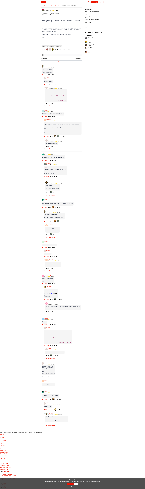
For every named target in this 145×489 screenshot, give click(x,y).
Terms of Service (5, 472)
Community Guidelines (53, 2)
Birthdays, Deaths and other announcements (92, 19)
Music (59, 5)
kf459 (45, 380)
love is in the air (45, 46)
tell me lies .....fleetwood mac (55, 46)
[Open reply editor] (61, 55)
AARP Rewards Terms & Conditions (9, 475)
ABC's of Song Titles (88, 16)
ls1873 (47, 77)
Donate (1, 436)
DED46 (45, 153)
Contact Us (2, 445)
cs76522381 (48, 119)
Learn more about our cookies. (94, 481)
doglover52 (46, 65)
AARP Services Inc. (4, 458)
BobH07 (89, 41)
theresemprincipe (47, 275)
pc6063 (45, 362)
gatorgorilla (48, 163)
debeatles (46, 318)
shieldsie (46, 110)
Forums (45, 5)
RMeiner (48, 250)
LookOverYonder (49, 286)
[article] (62, 70)
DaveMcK (90, 47)
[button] (94, 2)
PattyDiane (48, 210)
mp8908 (49, 87)
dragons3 (50, 181)
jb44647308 (46, 241)
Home (42, 5)
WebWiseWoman (91, 44)
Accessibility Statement (7, 474)
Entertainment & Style (52, 5)
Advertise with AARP (4, 452)
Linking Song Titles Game (89, 22)
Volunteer (2, 437)
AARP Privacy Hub (6, 471)
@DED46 (46, 167)
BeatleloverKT (90, 37)
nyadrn (45, 9)
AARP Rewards (3, 440)
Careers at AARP (3, 453)
